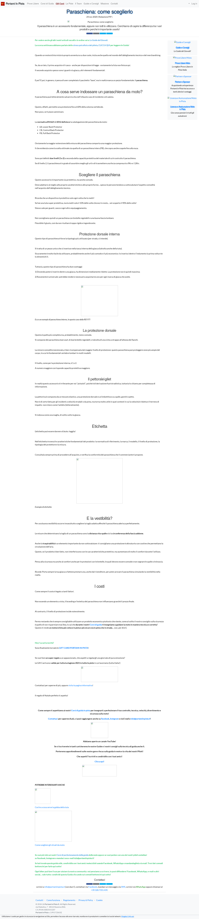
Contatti (39, 900)
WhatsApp (141, 887)
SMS (123, 887)
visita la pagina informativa (80, 685)
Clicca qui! (99, 761)
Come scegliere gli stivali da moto (50, 845)
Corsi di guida (96, 624)
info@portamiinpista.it (140, 718)
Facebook (92, 887)
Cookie (99, 900)
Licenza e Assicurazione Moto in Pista (182, 108)
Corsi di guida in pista (80, 710)
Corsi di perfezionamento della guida (72, 855)
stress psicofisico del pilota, (85, 45)
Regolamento (69, 900)
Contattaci (53, 718)
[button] (188, 3)
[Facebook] (89, 33)
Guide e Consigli (182, 47)
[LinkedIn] (109, 33)
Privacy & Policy (86, 900)
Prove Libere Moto (182, 62)
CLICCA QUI (104, 45)
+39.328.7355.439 (99, 890)
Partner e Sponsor (182, 81)
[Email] (96, 33)
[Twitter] (103, 33)
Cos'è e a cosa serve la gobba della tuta (52, 807)
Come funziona (53, 900)
